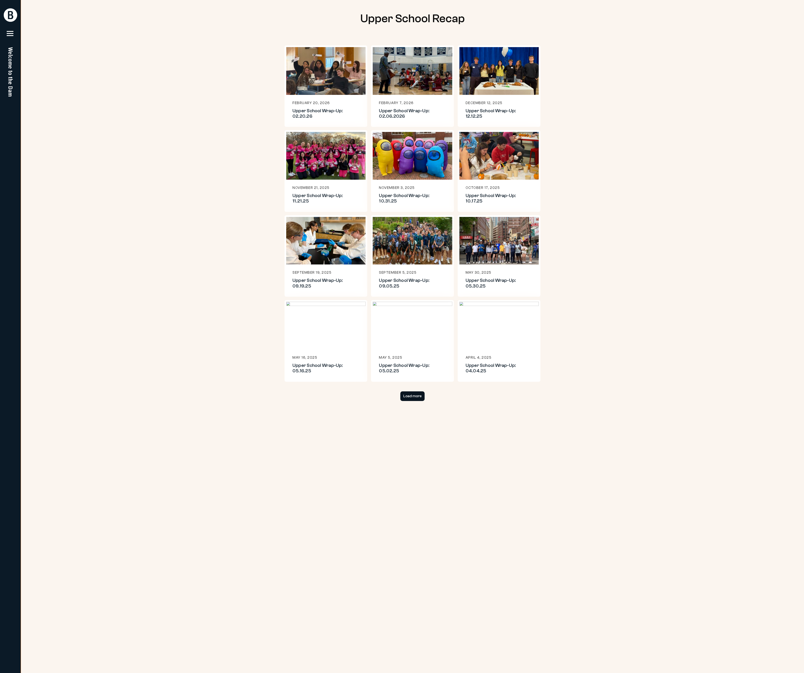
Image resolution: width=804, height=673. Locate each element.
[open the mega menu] (10, 35)
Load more (412, 396)
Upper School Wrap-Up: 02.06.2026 (404, 113)
